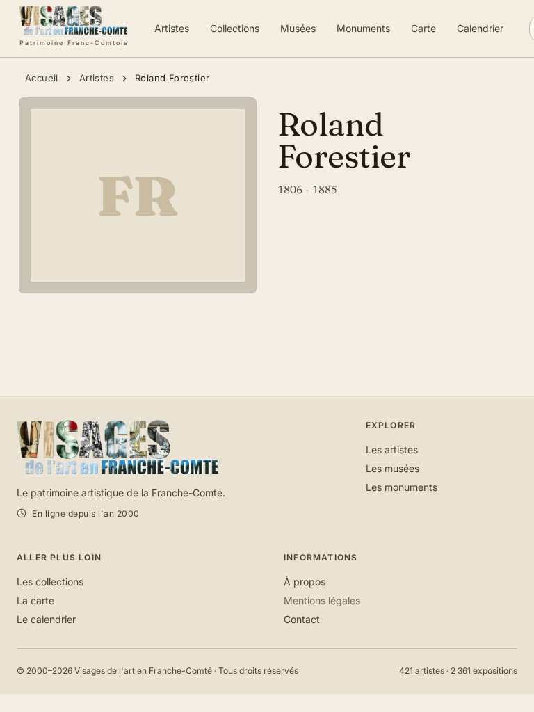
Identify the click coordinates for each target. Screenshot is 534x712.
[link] (74, 28)
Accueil (41, 77)
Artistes (96, 77)
